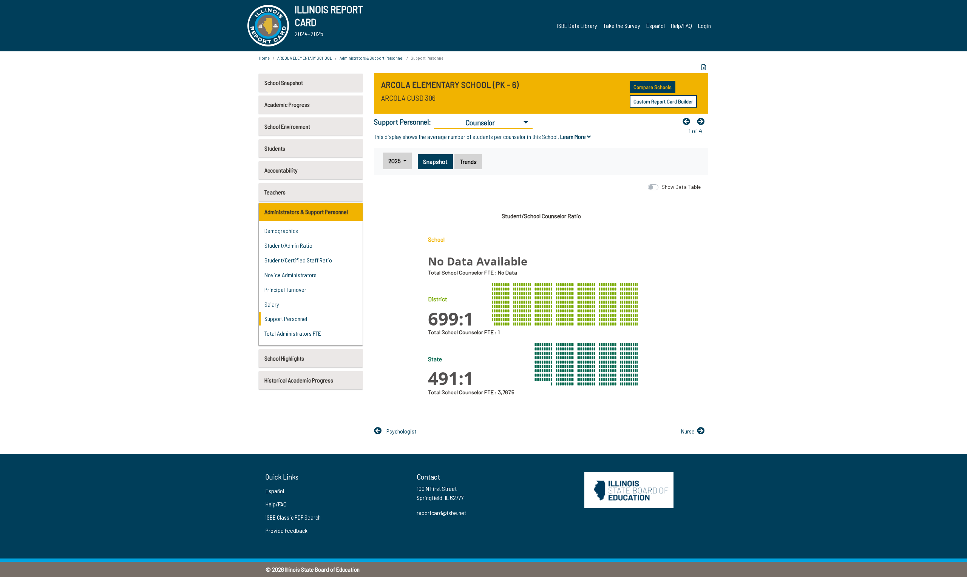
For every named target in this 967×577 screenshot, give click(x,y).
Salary (271, 304)
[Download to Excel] (703, 67)
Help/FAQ (681, 25)
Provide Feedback (286, 530)
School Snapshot (283, 82)
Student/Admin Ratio (288, 245)
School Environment (287, 126)
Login (704, 25)
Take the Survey (621, 25)
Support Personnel (285, 318)
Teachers (275, 192)
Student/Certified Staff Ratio (298, 260)
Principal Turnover (285, 289)
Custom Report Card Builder (663, 101)
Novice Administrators (290, 274)
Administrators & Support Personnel (306, 211)
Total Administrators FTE (292, 333)
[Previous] (688, 121)
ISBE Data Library (577, 25)
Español (655, 25)
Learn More (573, 136)
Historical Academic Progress (298, 380)
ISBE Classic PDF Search (293, 517)
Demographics (281, 230)
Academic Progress (287, 104)
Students (274, 148)
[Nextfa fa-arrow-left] (702, 121)
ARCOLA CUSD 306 (408, 97)
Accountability (281, 170)
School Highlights (284, 358)
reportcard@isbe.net (441, 512)
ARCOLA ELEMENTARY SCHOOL (304, 57)
